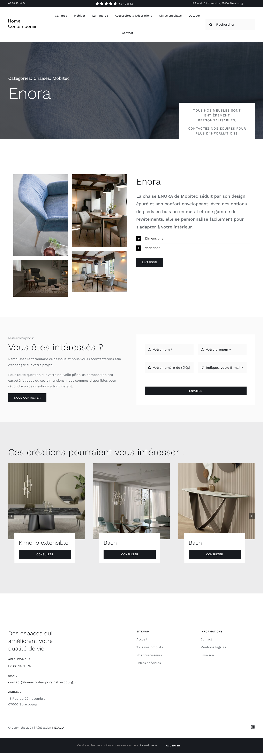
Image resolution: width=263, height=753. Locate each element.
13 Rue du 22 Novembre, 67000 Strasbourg (217, 3)
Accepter (173, 745)
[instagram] (253, 727)
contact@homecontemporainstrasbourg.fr (42, 682)
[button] (193, 238)
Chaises (41, 78)
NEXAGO (58, 727)
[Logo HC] (22, 21)
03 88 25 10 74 (16, 3)
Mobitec (61, 78)
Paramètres (147, 745)
